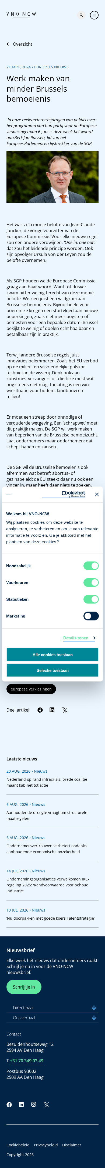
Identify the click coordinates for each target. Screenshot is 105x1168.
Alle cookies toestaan (53, 654)
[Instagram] (33, 1104)
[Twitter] (64, 710)
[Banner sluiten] (97, 494)
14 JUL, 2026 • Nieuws (25, 870)
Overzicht (22, 44)
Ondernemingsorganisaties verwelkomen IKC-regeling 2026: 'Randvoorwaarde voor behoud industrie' (47, 884)
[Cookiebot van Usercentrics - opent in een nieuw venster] (63, 494)
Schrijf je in (24, 987)
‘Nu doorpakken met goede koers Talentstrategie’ (50, 918)
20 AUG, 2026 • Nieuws (26, 771)
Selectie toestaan (53, 670)
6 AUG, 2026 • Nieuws (25, 804)
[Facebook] (40, 710)
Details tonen (75, 637)
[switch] (91, 582)
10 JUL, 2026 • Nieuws (25, 910)
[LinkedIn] (52, 710)
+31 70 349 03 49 (26, 1061)
